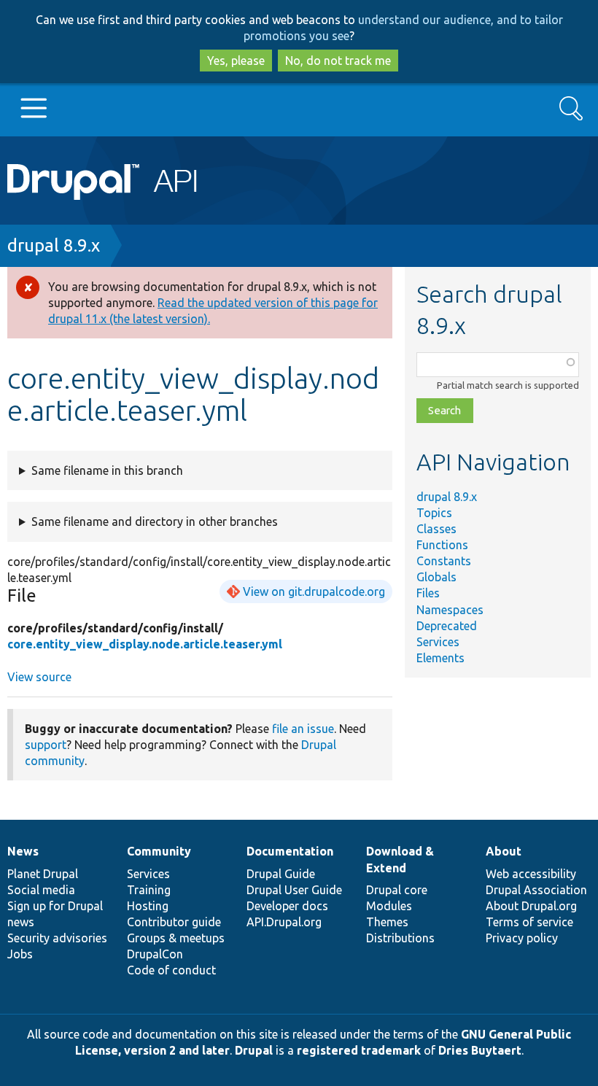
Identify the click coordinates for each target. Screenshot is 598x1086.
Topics (434, 512)
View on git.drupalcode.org (314, 591)
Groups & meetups (176, 938)
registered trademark (359, 1050)
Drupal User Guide (294, 889)
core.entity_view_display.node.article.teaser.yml (144, 644)
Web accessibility (531, 873)
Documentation (289, 851)
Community (159, 851)
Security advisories (57, 938)
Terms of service (529, 921)
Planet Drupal (42, 873)
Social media (41, 889)
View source (39, 676)
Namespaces (450, 609)
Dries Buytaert (479, 1050)
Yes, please (236, 60)
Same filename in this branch (107, 470)
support (45, 744)
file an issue (303, 728)
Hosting (147, 905)
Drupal (254, 1050)
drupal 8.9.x (53, 245)
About (503, 851)
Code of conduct (171, 970)
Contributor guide (174, 921)
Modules (389, 905)
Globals (436, 576)
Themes (387, 921)
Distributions (400, 938)
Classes (436, 528)
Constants (443, 560)
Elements (440, 657)
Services (437, 641)
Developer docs (287, 905)
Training (149, 889)
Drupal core (396, 889)
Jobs (20, 954)
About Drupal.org (531, 905)
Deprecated (446, 625)
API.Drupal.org (284, 921)
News (23, 851)
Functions (442, 544)
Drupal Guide (280, 873)
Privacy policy (522, 938)
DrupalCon (155, 954)
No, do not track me (338, 60)
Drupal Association (536, 889)
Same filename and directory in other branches (154, 521)
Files (428, 593)
